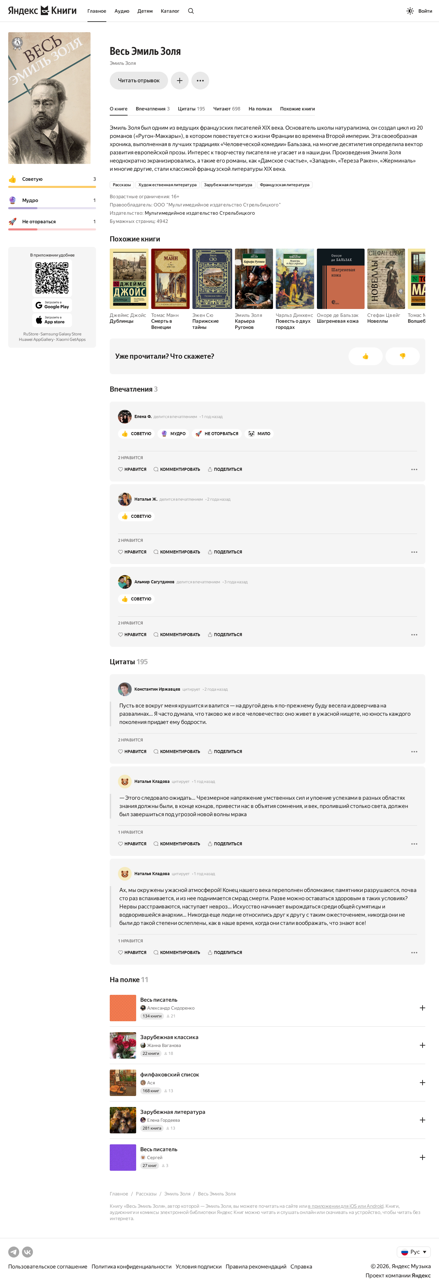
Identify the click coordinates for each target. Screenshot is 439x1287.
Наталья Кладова (152, 781)
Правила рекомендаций (256, 1266)
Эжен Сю (202, 315)
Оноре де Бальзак (337, 315)
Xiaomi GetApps (71, 339)
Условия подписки (199, 1266)
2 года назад (218, 499)
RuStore (30, 334)
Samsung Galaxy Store (60, 334)
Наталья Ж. (145, 499)
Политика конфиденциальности (131, 1266)
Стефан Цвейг (383, 315)
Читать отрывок (139, 80)
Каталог (170, 11)
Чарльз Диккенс (294, 315)
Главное (96, 11)
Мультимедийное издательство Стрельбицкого (200, 213)
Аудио (122, 11)
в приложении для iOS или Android (345, 1206)
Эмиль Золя (123, 63)
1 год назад (212, 416)
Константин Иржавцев (157, 689)
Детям (145, 11)
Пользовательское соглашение (47, 1266)
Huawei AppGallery (36, 339)
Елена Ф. (143, 416)
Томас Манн (165, 315)
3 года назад (236, 582)
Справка (301, 1266)
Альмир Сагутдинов (154, 582)
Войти (425, 11)
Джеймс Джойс (128, 315)
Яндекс (421, 1275)
